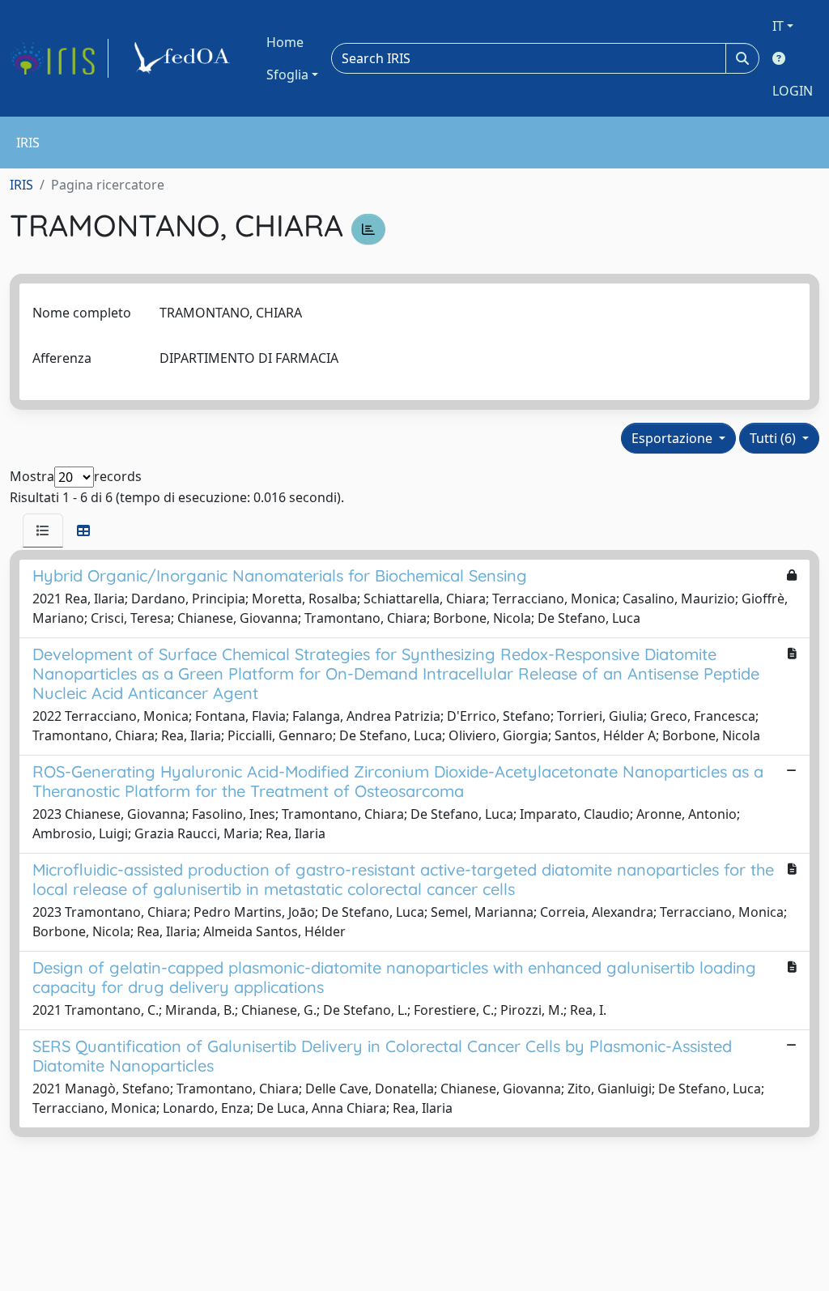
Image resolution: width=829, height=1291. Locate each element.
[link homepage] (59, 58)
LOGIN (792, 91)
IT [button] (778, 26)
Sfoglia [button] (287, 74)
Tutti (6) (774, 438)
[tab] (43, 530)
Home (285, 42)
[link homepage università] (184, 58)
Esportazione (673, 438)
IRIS (21, 185)
